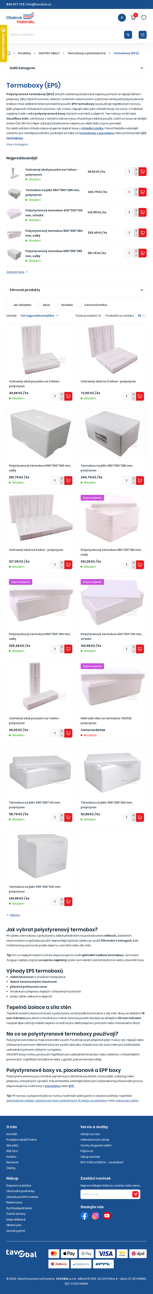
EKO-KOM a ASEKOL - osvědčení (101, 1162)
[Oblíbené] (144, 17)
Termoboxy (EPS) (126, 53)
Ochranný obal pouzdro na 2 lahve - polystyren (35, 383)
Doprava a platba (18, 1186)
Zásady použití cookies (22, 1197)
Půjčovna (86, 1151)
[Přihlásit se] (122, 17)
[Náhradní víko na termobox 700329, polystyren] (112, 686)
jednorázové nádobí (20, 1101)
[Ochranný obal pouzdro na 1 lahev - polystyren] (41, 686)
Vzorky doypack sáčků (95, 1145)
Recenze (12, 1162)
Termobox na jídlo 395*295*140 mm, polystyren (35, 805)
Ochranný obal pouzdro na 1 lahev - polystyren (52, 172)
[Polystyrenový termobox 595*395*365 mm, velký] (41, 433)
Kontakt (11, 1134)
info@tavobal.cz (38, 4)
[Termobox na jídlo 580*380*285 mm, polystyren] (112, 433)
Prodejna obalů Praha (21, 1140)
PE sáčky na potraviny (92, 1101)
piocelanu (52, 1086)
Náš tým (12, 1151)
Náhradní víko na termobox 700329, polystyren (106, 720)
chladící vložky (92, 128)
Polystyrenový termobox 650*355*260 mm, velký (54, 233)
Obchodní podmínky (20, 1191)
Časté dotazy (16, 1214)
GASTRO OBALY (49, 53)
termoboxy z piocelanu (96, 133)
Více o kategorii (17, 144)
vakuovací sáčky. (127, 1101)
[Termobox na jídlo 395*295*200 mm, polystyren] (112, 770)
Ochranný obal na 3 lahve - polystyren (108, 381)
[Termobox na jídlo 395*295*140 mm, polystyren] (41, 770)
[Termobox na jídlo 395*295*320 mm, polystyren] (41, 854)
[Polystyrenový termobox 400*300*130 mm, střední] (112, 602)
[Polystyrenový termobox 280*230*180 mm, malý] (112, 518)
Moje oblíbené (16, 1219)
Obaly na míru (90, 1134)
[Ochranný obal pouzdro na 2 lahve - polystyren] (41, 349)
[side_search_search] (128, 35)
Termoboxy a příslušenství (86, 53)
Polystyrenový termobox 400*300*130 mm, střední (54, 212)
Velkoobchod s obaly (94, 1140)
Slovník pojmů (15, 1231)
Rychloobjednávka (19, 1208)
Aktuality (12, 1145)
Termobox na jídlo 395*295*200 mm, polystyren (107, 805)
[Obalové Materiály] (10, 53)
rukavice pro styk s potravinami (56, 1101)
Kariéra (11, 1157)
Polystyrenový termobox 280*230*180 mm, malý (111, 552)
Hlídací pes (14, 1225)
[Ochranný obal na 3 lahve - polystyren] (112, 349)
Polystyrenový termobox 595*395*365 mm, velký (54, 253)
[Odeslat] (135, 1194)
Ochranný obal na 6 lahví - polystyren (36, 550)
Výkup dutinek (90, 1157)
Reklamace (14, 1202)
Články (11, 1168)
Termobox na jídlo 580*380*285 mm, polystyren (53, 192)
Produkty (24, 53)
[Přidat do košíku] (143, 171)
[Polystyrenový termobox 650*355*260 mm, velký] (41, 602)
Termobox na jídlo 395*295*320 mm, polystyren (35, 889)
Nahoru (15, 915)
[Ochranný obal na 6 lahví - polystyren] (41, 518)
